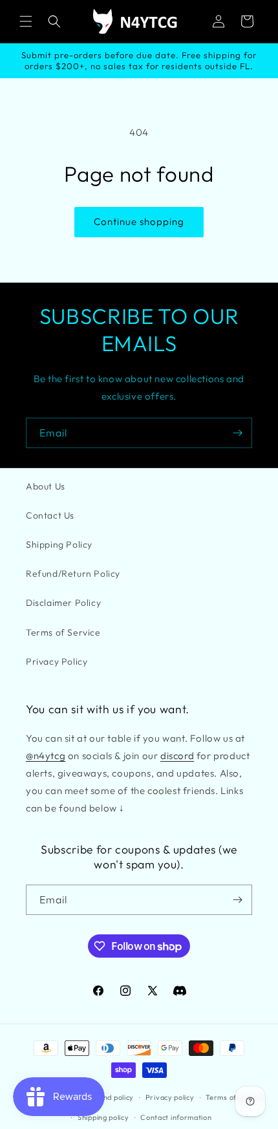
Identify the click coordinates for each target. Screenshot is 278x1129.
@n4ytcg (45, 755)
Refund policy (110, 1097)
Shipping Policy (59, 544)
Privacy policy (170, 1097)
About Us (45, 486)
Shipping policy (103, 1117)
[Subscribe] (237, 433)
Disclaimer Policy (63, 602)
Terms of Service (63, 632)
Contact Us (50, 515)
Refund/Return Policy (73, 573)
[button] (26, 21)
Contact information (175, 1117)
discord (177, 755)
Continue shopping (139, 221)
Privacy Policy (56, 661)
